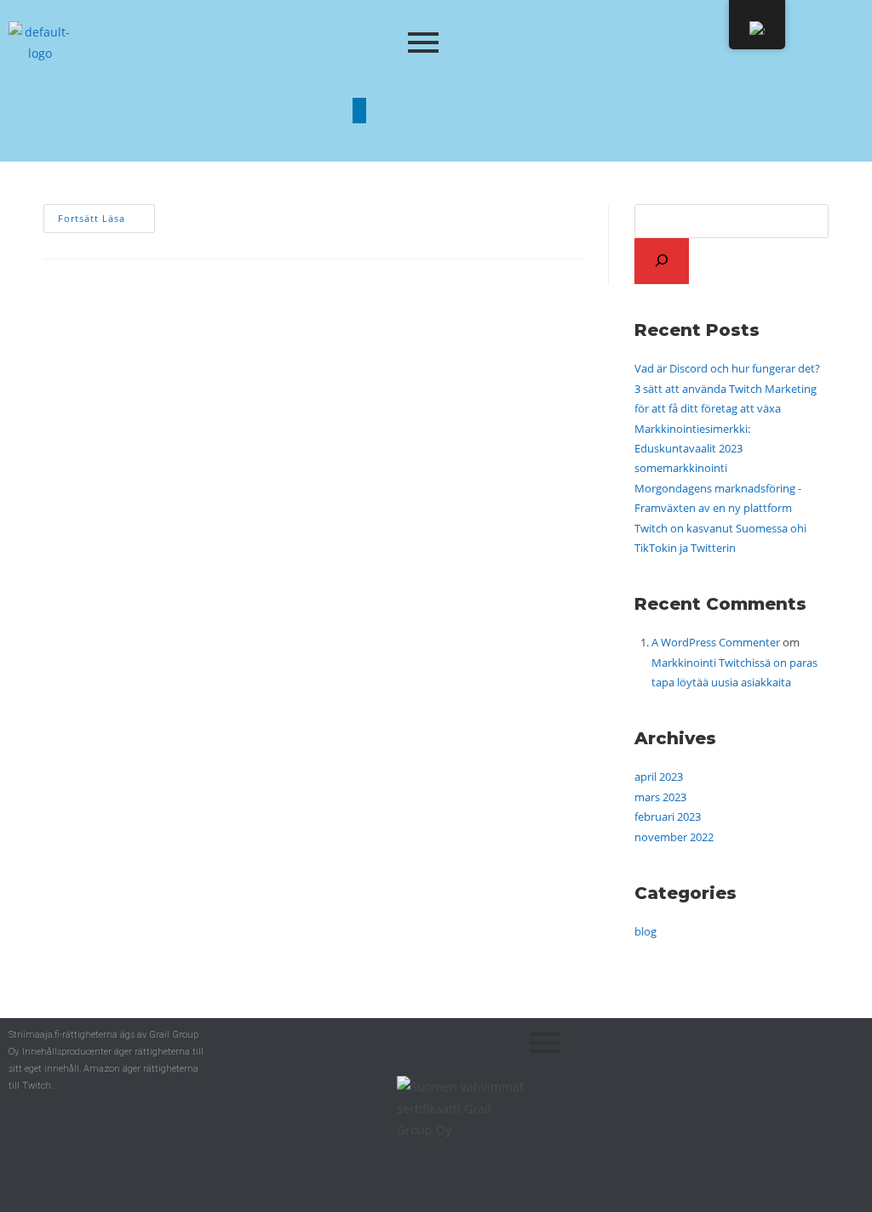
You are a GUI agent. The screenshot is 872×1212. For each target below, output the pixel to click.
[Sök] (661, 261)
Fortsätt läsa (106, 214)
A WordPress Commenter (715, 642)
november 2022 (674, 837)
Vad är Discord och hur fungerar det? (727, 368)
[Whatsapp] (512, 110)
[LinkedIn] (359, 110)
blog (645, 931)
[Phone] (461, 110)
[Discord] (410, 110)
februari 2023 (667, 816)
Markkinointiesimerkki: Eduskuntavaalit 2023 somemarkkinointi (692, 448)
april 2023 (658, 776)
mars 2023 (660, 797)
